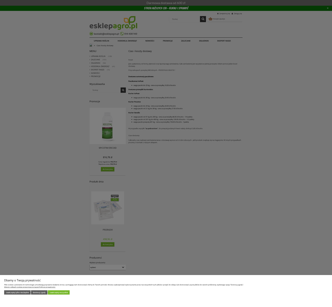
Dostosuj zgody (39, 292)
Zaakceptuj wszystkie (59, 292)
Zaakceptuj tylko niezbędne (17, 292)
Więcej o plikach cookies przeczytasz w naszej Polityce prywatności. (30, 287)
